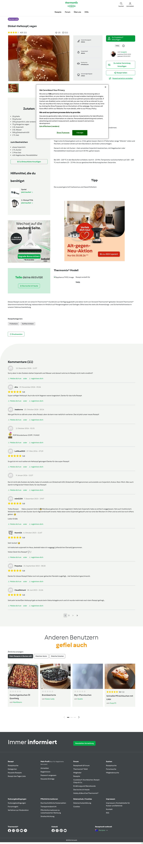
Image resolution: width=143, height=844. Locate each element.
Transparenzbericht (48, 806)
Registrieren (45, 772)
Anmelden (45, 768)
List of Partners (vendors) (49, 126)
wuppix (124, 52)
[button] (121, 4)
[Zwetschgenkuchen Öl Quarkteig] (23, 676)
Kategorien (12, 769)
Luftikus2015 (20, 451)
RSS (107, 813)
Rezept (11, 761)
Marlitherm (17, 702)
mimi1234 (19, 499)
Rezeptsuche (13, 765)
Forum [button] (67, 12)
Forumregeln (13, 806)
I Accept (79, 133)
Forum (76, 761)
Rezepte (76, 776)
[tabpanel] (71, 691)
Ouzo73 (113, 703)
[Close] (105, 87)
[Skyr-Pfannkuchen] (87, 676)
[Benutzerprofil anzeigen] (113, 54)
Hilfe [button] (86, 12)
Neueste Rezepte (15, 773)
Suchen (109, 761)
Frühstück (14, 324)
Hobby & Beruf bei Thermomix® (85, 793)
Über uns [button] (77, 12)
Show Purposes (63, 133)
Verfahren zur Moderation (18, 810)
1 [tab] (68, 717)
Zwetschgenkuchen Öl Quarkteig (20, 697)
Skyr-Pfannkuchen (82, 695)
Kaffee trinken (28, 324)
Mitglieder (77, 773)
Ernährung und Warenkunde (84, 786)
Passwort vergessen (48, 775)
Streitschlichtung (47, 816)
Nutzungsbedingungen (17, 803)
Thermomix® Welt (80, 769)
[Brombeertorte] (55, 676)
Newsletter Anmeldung (84, 743)
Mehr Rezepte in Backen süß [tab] (20, 656)
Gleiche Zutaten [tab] (57, 656)
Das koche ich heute (81, 790)
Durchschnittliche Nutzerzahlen (53, 803)
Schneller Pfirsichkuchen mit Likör (119, 697)
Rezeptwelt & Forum (81, 765)
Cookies (76, 806)
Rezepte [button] (58, 12)
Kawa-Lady (49, 699)
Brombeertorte (49, 695)
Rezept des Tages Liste (17, 776)
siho (16, 387)
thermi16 (18, 533)
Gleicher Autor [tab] (41, 656)
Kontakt (109, 809)
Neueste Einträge (47, 779)
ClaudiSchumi (20, 590)
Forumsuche (111, 769)
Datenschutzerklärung (82, 803)
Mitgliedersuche (112, 773)
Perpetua (18, 566)
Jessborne (19, 409)
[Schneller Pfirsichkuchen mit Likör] (120, 676)
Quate (80, 699)
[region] (72, 111)
